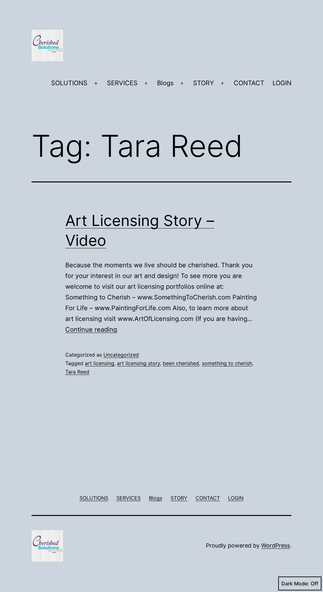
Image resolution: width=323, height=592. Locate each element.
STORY (203, 83)
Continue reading (91, 329)
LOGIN (282, 83)
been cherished (181, 363)
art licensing (99, 363)
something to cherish (227, 363)
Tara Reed (77, 372)
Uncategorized (121, 355)
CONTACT (249, 83)
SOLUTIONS (69, 83)
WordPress (275, 545)
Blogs (165, 83)
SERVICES (122, 83)
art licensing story (138, 363)
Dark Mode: (295, 583)
